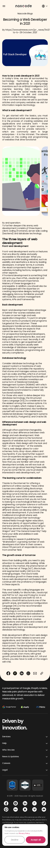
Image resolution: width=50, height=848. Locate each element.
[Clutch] (25, 785)
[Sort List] (37, 785)
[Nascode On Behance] (15, 809)
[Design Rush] (12, 785)
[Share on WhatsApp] (28, 673)
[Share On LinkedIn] (22, 673)
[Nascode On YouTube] (44, 809)
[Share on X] (15, 673)
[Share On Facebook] (8, 673)
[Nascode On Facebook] (6, 803)
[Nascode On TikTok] (44, 803)
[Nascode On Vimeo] (34, 809)
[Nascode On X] (34, 803)
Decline (14, 839)
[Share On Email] (35, 673)
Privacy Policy (24, 833)
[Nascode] (23, 5)
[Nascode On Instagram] (15, 803)
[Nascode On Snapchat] (25, 809)
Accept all (36, 839)
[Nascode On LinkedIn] (25, 803)
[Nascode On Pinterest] (6, 809)
